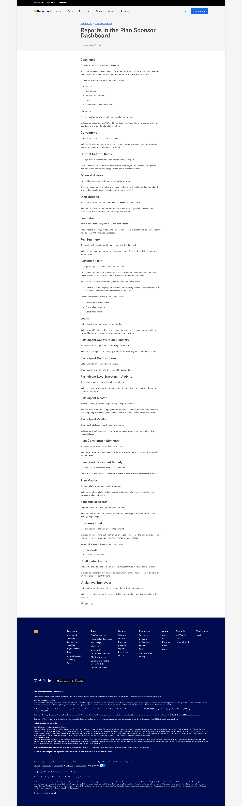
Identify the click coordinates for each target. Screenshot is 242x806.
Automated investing (72, 636)
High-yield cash (74, 648)
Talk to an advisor (122, 636)
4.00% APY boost (181, 636)
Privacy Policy (58, 765)
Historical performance (101, 639)
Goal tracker (96, 650)
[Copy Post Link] (91, 603)
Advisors (63, 3)
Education (143, 635)
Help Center (86, 23)
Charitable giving (98, 657)
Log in (185, 11)
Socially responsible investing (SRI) (100, 662)
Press (164, 645)
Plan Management (103, 23)
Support (142, 645)
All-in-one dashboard (100, 653)
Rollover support (122, 647)
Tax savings (96, 642)
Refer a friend (182, 642)
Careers (166, 649)
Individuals (38, 3)
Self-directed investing (73, 643)
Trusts (69, 663)
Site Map (37, 765)
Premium (100, 11)
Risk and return (146, 653)
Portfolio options (98, 635)
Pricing (142, 656)
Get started (199, 11)
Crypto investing (74, 656)
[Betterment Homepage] (43, 11)
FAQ (141, 649)
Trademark (69, 765)
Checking (71, 659)
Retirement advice (123, 653)
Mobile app (96, 646)
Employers (51, 3)
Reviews (166, 642)
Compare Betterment (144, 640)
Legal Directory (80, 765)
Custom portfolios (99, 667)
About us (165, 636)
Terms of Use (46, 765)
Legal (198, 635)
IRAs (69, 652)
